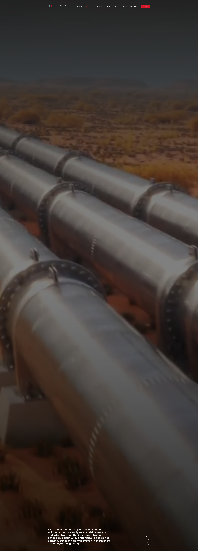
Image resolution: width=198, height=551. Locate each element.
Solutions (87, 6)
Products (107, 6)
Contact (145, 6)
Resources (133, 6)
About (79, 6)
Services (116, 6)
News (123, 6)
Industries (97, 6)
